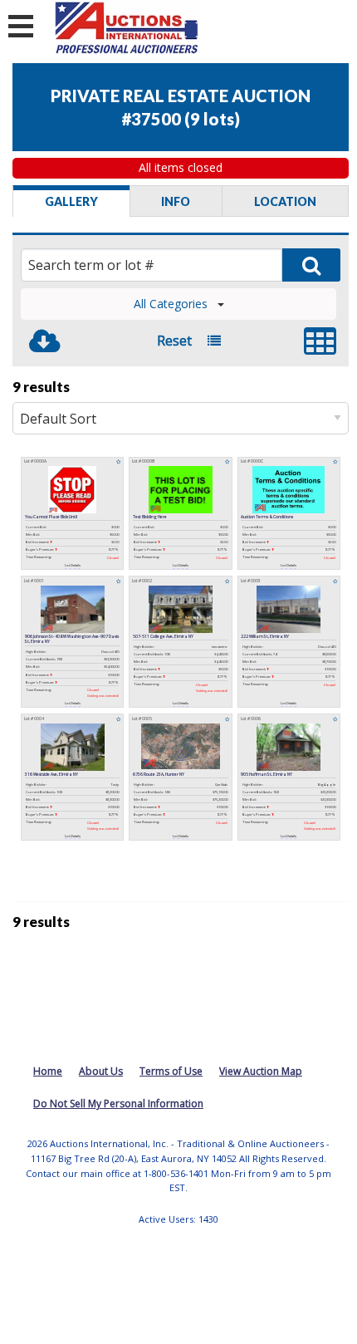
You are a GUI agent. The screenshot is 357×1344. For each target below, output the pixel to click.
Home (47, 1071)
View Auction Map (260, 1071)
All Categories (171, 303)
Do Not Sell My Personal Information (118, 1103)
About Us (101, 1071)
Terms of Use (171, 1071)
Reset (174, 340)
